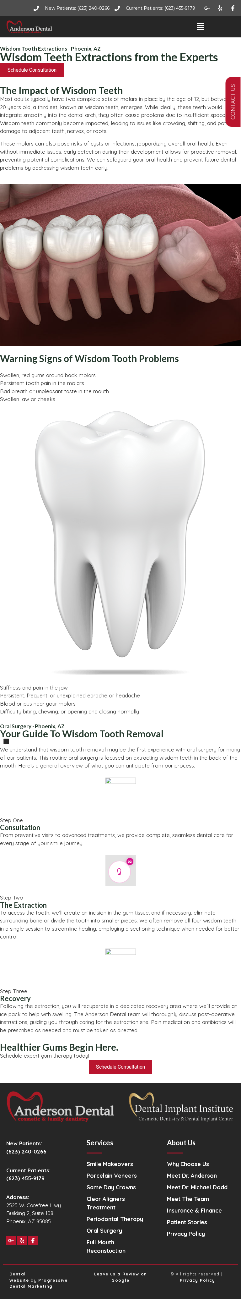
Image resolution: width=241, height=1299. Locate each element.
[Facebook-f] (232, 8)
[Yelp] (220, 8)
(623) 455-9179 (25, 1178)
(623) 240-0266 (26, 1151)
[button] (200, 27)
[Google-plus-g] (207, 8)
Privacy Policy (197, 1280)
